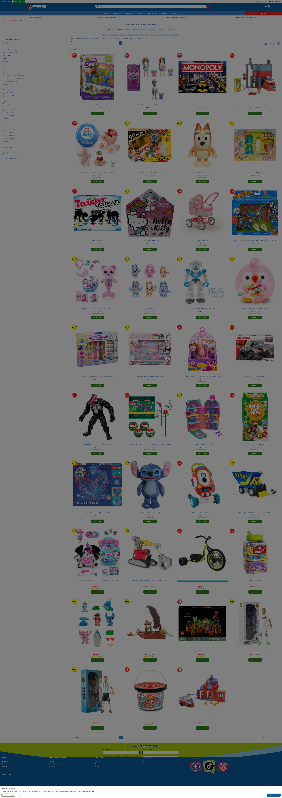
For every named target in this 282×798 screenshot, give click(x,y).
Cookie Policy (91, 791)
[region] (141, 792)
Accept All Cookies (274, 795)
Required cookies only (8, 795)
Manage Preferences (21, 795)
